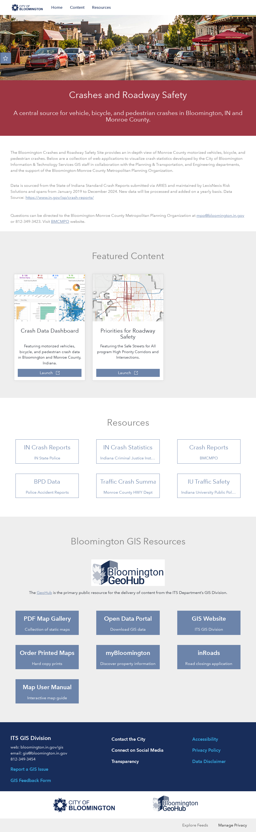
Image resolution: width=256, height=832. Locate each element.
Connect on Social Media (138, 750)
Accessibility (205, 739)
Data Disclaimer (209, 761)
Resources (101, 7)
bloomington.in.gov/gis (41, 747)
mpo (200, 215)
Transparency (125, 761)
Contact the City (128, 739)
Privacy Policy (206, 750)
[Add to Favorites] (5, 58)
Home (56, 7)
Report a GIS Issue (29, 769)
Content (77, 7)
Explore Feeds (195, 825)
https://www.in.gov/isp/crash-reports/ (60, 197)
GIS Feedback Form (30, 780)
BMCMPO (60, 221)
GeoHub (44, 592)
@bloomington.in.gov (224, 215)
